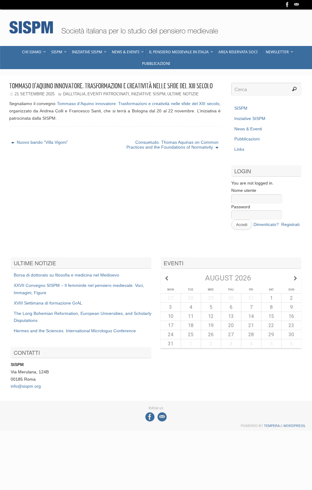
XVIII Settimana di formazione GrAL (48, 303)
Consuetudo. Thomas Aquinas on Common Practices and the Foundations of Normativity (172, 145)
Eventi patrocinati (108, 94)
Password (240, 206)
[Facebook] (287, 4)
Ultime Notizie (183, 94)
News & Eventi (248, 128)
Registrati (290, 224)
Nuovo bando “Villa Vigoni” (42, 142)
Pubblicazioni (247, 138)
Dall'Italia (74, 94)
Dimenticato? (266, 224)
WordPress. (294, 426)
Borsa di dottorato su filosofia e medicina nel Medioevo (66, 275)
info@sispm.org (26, 386)
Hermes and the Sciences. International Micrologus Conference (75, 330)
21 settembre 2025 (35, 94)
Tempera (271, 426)
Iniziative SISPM (148, 94)
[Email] (296, 4)
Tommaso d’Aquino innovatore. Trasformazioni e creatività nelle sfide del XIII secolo (138, 103)
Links (239, 149)
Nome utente (243, 190)
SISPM (240, 108)
